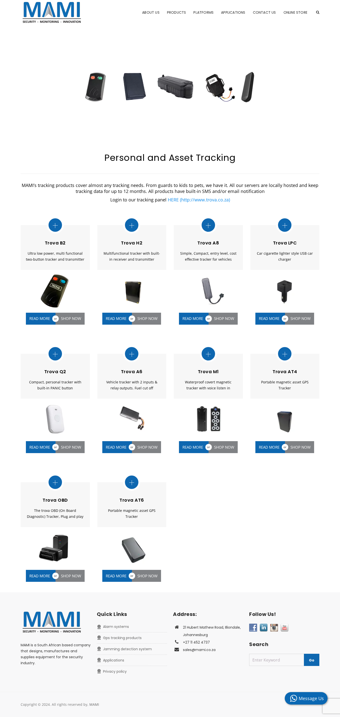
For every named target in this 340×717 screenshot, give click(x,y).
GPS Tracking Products (122, 637)
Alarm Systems (116, 626)
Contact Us (264, 12)
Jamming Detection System (127, 649)
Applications (233, 12)
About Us (151, 12)
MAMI (94, 704)
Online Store (295, 12)
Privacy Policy (115, 671)
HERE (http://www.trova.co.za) (199, 200)
